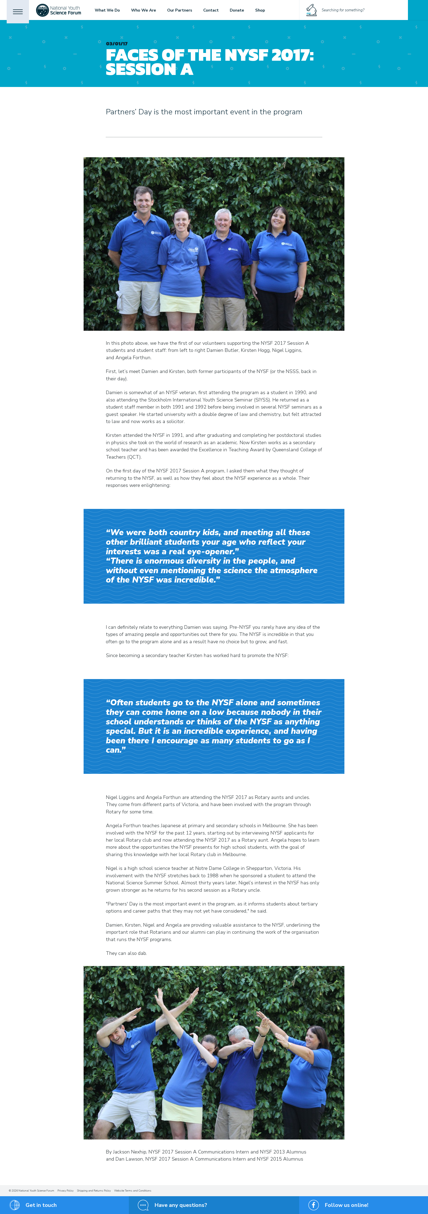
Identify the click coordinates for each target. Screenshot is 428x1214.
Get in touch (41, 1205)
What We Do (107, 10)
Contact (211, 10)
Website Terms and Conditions (132, 1190)
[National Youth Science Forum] (58, 10)
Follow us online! (346, 1205)
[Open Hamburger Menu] (18, 11)
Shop (260, 10)
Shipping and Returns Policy (94, 1190)
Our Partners (179, 10)
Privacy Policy (66, 1190)
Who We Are (143, 10)
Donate (237, 10)
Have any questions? (180, 1205)
